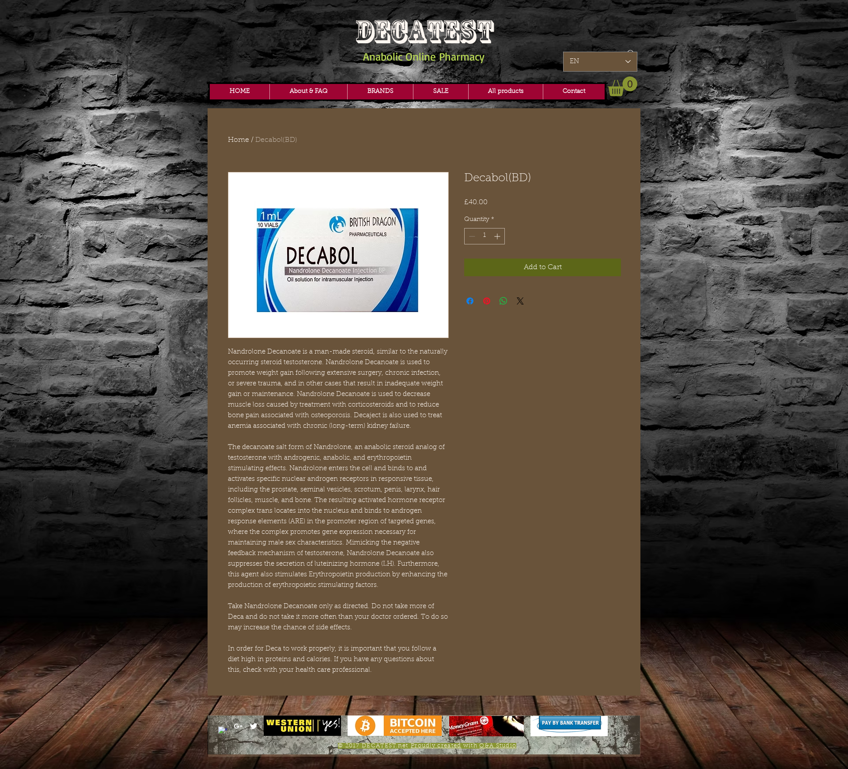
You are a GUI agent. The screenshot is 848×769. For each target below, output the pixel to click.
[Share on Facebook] (470, 301)
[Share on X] (520, 301)
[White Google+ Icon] (238, 726)
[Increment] (498, 236)
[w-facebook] (222, 731)
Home (238, 140)
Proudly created (436, 746)
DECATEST (424, 31)
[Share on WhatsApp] (503, 301)
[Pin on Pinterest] (486, 301)
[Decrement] (471, 236)
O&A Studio (497, 746)
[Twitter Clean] (253, 726)
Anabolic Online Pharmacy (424, 56)
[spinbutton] (484, 236)
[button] (380, 91)
